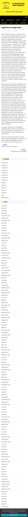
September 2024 (5, 238)
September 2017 (5, 355)
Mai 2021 (3, 300)
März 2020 (4, 308)
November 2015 (5, 380)
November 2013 (5, 417)
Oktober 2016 (4, 367)
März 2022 (4, 283)
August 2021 (4, 295)
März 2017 (4, 362)
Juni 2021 (3, 298)
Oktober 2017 (4, 352)
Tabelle (18, 20)
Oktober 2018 (4, 332)
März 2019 (4, 327)
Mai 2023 (3, 260)
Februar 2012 (4, 454)
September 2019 (5, 317)
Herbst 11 (3, 185)
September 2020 (5, 305)
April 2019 (4, 325)
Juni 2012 (3, 444)
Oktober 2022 (4, 273)
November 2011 (5, 457)
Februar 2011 (4, 476)
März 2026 (4, 213)
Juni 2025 (3, 223)
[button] (26, 17)
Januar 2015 (4, 397)
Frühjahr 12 (4, 168)
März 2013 (4, 434)
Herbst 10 (3, 183)
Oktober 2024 (4, 235)
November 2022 (5, 270)
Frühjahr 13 (4, 170)
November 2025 (5, 216)
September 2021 (5, 293)
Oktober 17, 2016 (7, 30)
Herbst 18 (3, 193)
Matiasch (15, 30)
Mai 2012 (3, 447)
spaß (2, 195)
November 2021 (5, 288)
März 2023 (4, 265)
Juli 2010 (3, 494)
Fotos (11, 23)
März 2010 (4, 504)
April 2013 (4, 432)
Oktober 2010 (4, 486)
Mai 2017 (3, 357)
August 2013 (4, 424)
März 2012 (4, 452)
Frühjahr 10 (4, 163)
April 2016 (4, 375)
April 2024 (4, 248)
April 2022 (4, 280)
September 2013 (5, 422)
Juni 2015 (3, 387)
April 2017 (4, 360)
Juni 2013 (3, 427)
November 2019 (5, 312)
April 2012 (4, 449)
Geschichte (4, 23)
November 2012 (5, 437)
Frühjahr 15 (4, 175)
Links (16, 23)
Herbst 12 (3, 188)
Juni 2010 (3, 496)
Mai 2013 (3, 429)
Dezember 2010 (5, 481)
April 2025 (4, 228)
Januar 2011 (4, 479)
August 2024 (4, 240)
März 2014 (4, 414)
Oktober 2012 (4, 439)
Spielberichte (10, 20)
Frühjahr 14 (4, 173)
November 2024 (5, 233)
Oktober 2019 (4, 315)
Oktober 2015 (4, 382)
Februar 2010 (4, 506)
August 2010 (4, 491)
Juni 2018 (3, 340)
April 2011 (4, 472)
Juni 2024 (3, 243)
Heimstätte (23, 23)
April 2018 (4, 345)
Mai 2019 (3, 322)
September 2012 (5, 442)
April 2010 (4, 501)
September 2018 (5, 335)
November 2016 (5, 365)
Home (2, 20)
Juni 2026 (3, 206)
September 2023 (5, 258)
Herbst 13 (3, 190)
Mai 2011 (3, 469)
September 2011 (5, 462)
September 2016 (5, 370)
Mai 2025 (3, 226)
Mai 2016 (3, 372)
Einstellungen (14, 515)
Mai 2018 (3, 342)
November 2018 (5, 330)
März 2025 (4, 230)
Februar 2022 (4, 285)
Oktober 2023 (4, 255)
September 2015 (5, 385)
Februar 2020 (4, 310)
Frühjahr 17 (4, 180)
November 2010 (5, 484)
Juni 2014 (3, 407)
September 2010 (5, 489)
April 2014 (4, 412)
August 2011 (4, 464)
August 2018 (4, 337)
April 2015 (4, 392)
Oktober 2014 (4, 402)
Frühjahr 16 (4, 178)
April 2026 (4, 211)
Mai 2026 (3, 208)
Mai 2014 (3, 409)
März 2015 (4, 394)
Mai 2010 (3, 499)
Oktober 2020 (4, 303)
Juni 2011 (3, 467)
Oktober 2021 (4, 290)
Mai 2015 (3, 390)
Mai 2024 (3, 245)
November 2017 (5, 350)
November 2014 (5, 399)
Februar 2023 (4, 268)
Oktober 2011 (4, 459)
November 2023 (5, 253)
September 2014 (5, 404)
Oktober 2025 (4, 218)
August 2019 (4, 320)
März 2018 (4, 347)
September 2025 (5, 221)
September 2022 (5, 275)
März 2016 (4, 377)
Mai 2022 (3, 278)
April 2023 (4, 263)
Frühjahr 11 (4, 165)
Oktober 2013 (4, 419)
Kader (24, 20)
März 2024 (4, 250)
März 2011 (4, 474)
